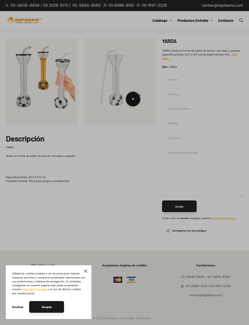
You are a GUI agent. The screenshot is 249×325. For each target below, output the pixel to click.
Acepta (47, 307)
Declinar (17, 307)
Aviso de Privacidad (34, 289)
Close (85, 271)
